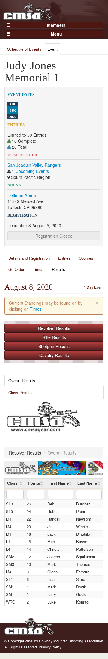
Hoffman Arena (22, 195)
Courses (86, 258)
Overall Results (21, 380)
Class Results (20, 392)
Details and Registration (29, 258)
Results (58, 269)
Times (38, 269)
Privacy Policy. (50, 646)
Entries (64, 258)
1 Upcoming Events (30, 171)
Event (52, 49)
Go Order (16, 269)
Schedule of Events (24, 49)
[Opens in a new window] (43, 416)
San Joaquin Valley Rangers (34, 165)
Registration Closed (54, 236)
